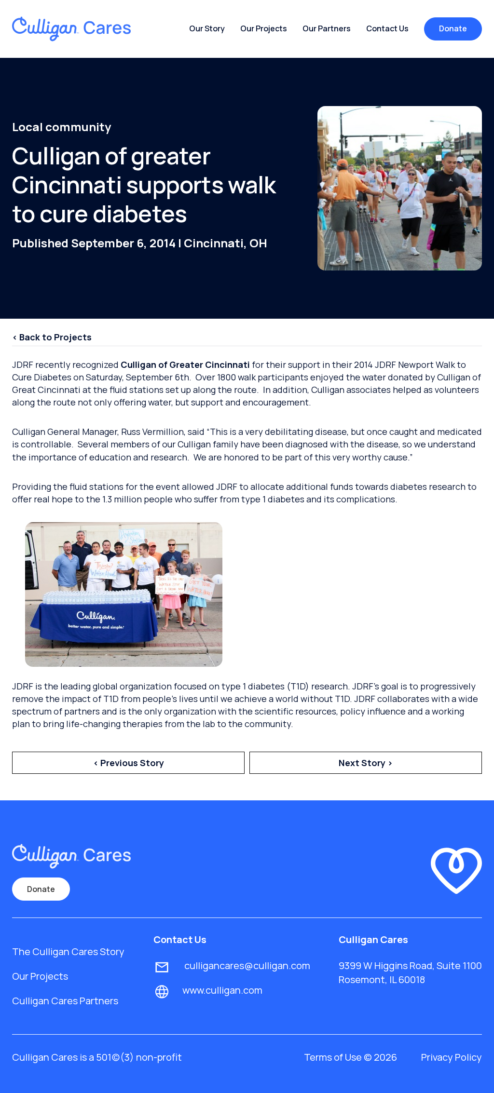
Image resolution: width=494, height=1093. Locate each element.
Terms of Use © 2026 (350, 1057)
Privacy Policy (451, 1057)
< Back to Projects (52, 337)
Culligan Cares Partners (65, 1000)
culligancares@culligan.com (246, 965)
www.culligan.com (222, 990)
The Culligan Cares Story (68, 951)
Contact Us (387, 28)
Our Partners (326, 28)
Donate (453, 28)
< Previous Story (128, 763)
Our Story (207, 28)
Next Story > (366, 763)
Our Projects (263, 28)
